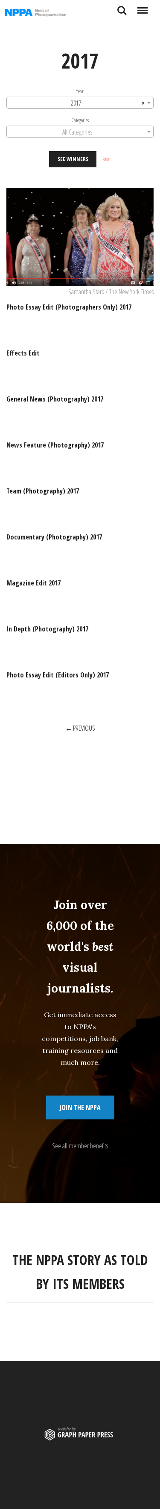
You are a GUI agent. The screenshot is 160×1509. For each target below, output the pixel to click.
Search (122, 7)
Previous (84, 728)
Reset (106, 159)
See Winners (73, 159)
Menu (142, 7)
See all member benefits (80, 1145)
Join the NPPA (80, 1107)
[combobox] (80, 103)
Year (80, 91)
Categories (80, 120)
